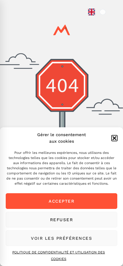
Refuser (61, 219)
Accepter (61, 201)
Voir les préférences (61, 238)
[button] (114, 138)
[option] (103, 12)
